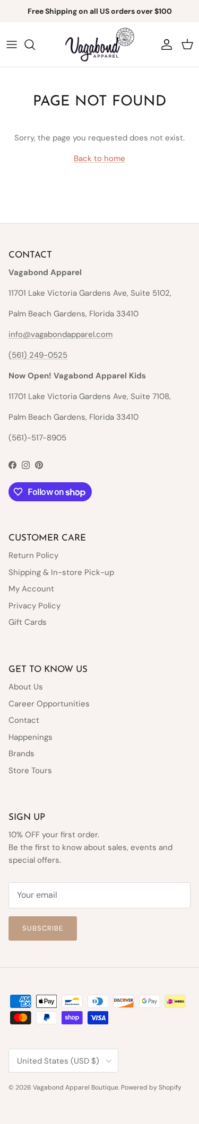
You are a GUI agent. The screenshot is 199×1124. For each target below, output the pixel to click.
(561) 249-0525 (37, 355)
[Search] (35, 44)
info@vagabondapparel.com (60, 334)
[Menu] (11, 44)
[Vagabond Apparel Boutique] (99, 44)
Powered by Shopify (151, 1087)
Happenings (30, 737)
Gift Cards (27, 622)
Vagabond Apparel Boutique (75, 1087)
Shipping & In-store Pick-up (61, 572)
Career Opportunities (49, 703)
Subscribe (42, 928)
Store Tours (30, 770)
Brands (21, 753)
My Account (31, 588)
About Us (25, 687)
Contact (23, 720)
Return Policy (33, 555)
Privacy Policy (34, 605)
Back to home (99, 158)
